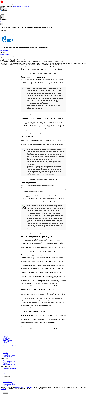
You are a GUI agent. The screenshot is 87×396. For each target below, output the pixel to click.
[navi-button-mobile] (1, 24)
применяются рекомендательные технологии (24, 387)
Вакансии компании (4, 54)
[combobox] (5, 393)
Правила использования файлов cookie (21, 6)
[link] (2, 18)
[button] (1, 20)
